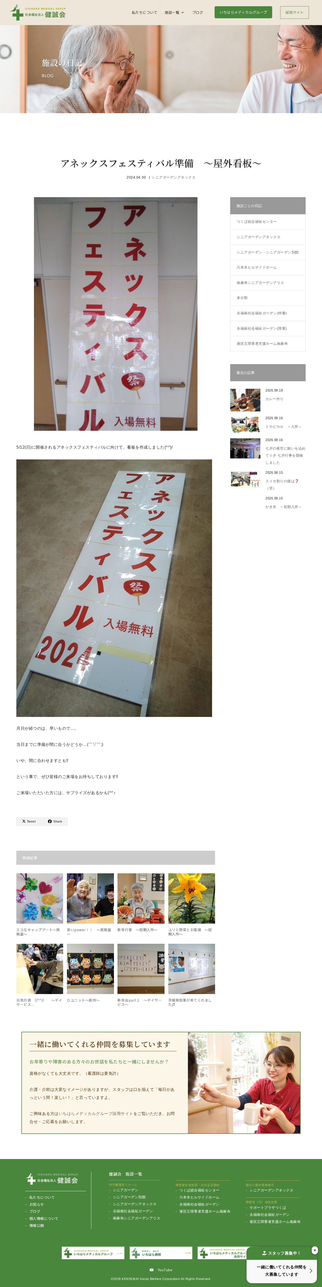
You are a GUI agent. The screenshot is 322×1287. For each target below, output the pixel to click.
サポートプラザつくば (268, 1208)
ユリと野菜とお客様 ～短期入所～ (190, 931)
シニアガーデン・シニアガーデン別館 (268, 252)
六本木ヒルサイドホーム (257, 267)
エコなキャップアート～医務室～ (38, 931)
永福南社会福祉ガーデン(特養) (262, 313)
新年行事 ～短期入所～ (137, 929)
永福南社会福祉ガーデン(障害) (262, 328)
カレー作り (274, 399)
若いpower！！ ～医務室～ (89, 931)
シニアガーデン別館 (129, 1197)
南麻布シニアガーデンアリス (260, 283)
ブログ (197, 12)
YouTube (163, 1270)
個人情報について (44, 1218)
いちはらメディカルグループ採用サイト (96, 1113)
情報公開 (36, 1225)
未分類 (242, 298)
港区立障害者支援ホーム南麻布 (262, 343)
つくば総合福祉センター (257, 222)
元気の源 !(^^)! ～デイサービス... (39, 1002)
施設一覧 (172, 12)
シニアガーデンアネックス (173, 177)
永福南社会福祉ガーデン (133, 1211)
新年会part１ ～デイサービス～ (139, 1002)
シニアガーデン (125, 1190)
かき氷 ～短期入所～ (283, 507)
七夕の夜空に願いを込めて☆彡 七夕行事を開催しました (285, 455)
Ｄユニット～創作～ (83, 1000)
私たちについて (144, 12)
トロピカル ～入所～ (283, 426)
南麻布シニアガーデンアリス (136, 1218)
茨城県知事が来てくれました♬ (190, 1002)
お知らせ (36, 1204)
